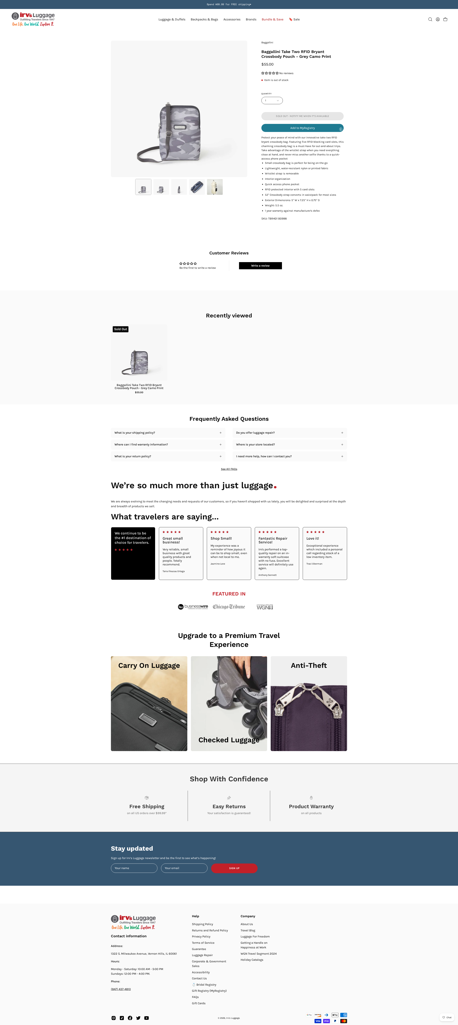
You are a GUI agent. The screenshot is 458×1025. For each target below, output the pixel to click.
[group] (229, 4)
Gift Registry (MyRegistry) (209, 990)
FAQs (195, 997)
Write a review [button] (260, 265)
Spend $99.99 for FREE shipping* (229, 4)
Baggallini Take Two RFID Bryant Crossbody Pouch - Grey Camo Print (139, 387)
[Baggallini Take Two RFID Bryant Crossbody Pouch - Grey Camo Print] (143, 187)
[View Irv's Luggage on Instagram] (113, 1018)
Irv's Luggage (233, 1018)
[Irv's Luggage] (33, 19)
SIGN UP (234, 868)
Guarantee (199, 949)
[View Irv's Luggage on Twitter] (138, 1018)
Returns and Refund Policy (210, 930)
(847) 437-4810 (121, 989)
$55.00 (139, 392)
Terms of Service (203, 942)
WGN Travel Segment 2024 (259, 953)
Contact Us (199, 978)
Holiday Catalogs (252, 959)
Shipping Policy (202, 924)
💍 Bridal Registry (204, 984)
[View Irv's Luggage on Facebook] (130, 1018)
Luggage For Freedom (255, 936)
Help (195, 916)
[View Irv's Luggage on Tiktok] (122, 1018)
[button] (251, 19)
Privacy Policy (201, 936)
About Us (247, 924)
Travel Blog (248, 930)
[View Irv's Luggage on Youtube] (146, 1018)
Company (248, 916)
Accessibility (201, 972)
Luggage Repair (202, 955)
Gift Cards (199, 1003)
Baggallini (267, 42)
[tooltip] (341, 129)
